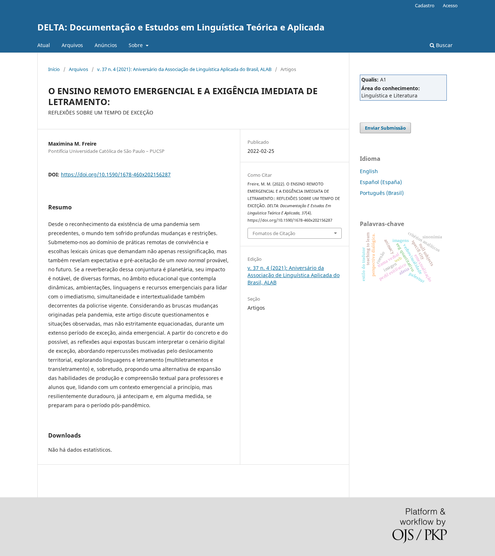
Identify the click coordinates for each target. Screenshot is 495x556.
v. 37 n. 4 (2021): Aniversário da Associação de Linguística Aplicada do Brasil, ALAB (184, 69)
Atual (43, 45)
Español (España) (381, 182)
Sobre (136, 45)
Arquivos (72, 45)
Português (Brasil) (382, 192)
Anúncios (106, 45)
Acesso (450, 5)
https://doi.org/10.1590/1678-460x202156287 (116, 174)
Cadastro (424, 5)
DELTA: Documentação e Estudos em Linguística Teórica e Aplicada (181, 27)
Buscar (443, 45)
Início (54, 69)
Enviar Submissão (385, 128)
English (369, 171)
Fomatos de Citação (274, 233)
